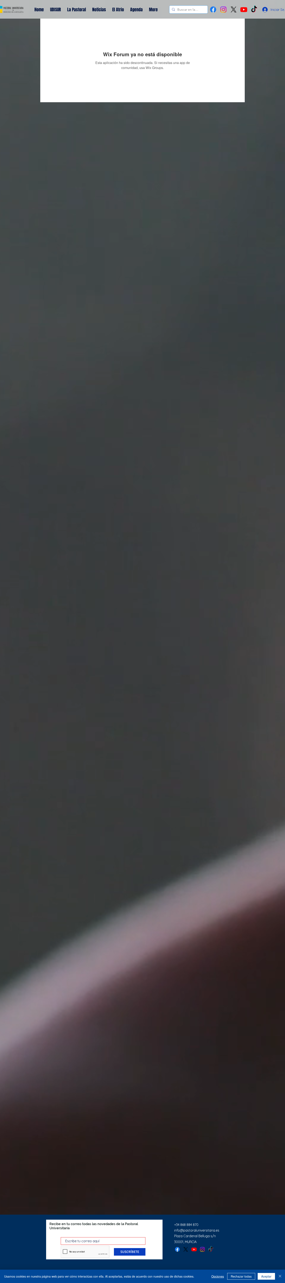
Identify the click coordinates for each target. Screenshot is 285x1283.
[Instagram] (223, 9)
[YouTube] (244, 9)
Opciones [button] (217, 1276)
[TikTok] (211, 1249)
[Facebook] (213, 9)
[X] (234, 9)
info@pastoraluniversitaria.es (196, 1230)
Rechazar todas (241, 1276)
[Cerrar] (279, 1276)
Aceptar (266, 1276)
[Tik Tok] (254, 9)
